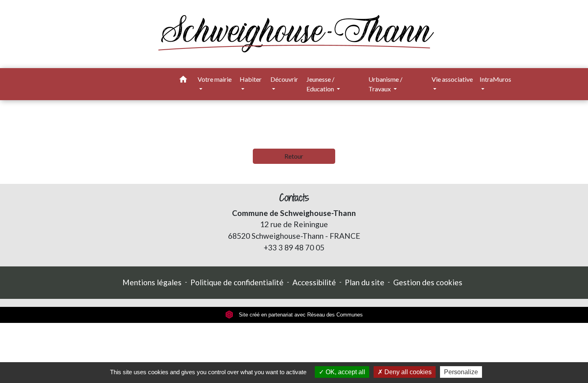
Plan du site (364, 282)
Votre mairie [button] (215, 79)
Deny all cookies (407, 372)
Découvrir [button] (284, 79)
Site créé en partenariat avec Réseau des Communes (300, 315)
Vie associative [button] (452, 79)
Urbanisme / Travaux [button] (385, 84)
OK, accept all (344, 372)
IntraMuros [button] (495, 79)
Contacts (294, 198)
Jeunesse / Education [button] (320, 84)
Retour (293, 156)
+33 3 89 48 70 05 (294, 247)
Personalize (461, 372)
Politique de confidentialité (237, 282)
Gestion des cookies (427, 282)
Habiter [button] (251, 79)
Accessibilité (314, 282)
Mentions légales (152, 282)
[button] (183, 80)
